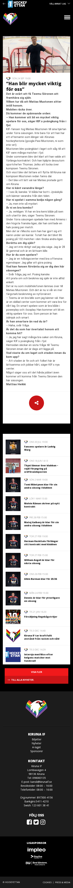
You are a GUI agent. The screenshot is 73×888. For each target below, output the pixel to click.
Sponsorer (36, 751)
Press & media (62, 882)
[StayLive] (36, 856)
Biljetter (36, 739)
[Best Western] (36, 863)
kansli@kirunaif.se (41, 782)
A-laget (36, 747)
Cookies (47, 882)
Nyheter (36, 743)
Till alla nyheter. (22, 679)
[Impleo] (36, 850)
